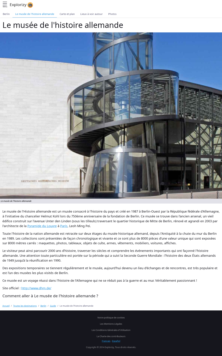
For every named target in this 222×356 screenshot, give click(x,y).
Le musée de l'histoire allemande (34, 14)
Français (106, 340)
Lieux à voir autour (91, 14)
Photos (112, 14)
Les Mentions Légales (111, 323)
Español (116, 340)
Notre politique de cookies (111, 317)
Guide (53, 305)
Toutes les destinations (25, 305)
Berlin (6, 14)
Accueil (6, 305)
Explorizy (18, 4)
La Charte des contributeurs (111, 336)
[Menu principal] (5, 4)
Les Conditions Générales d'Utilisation (111, 330)
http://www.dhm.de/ (36, 288)
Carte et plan (67, 14)
